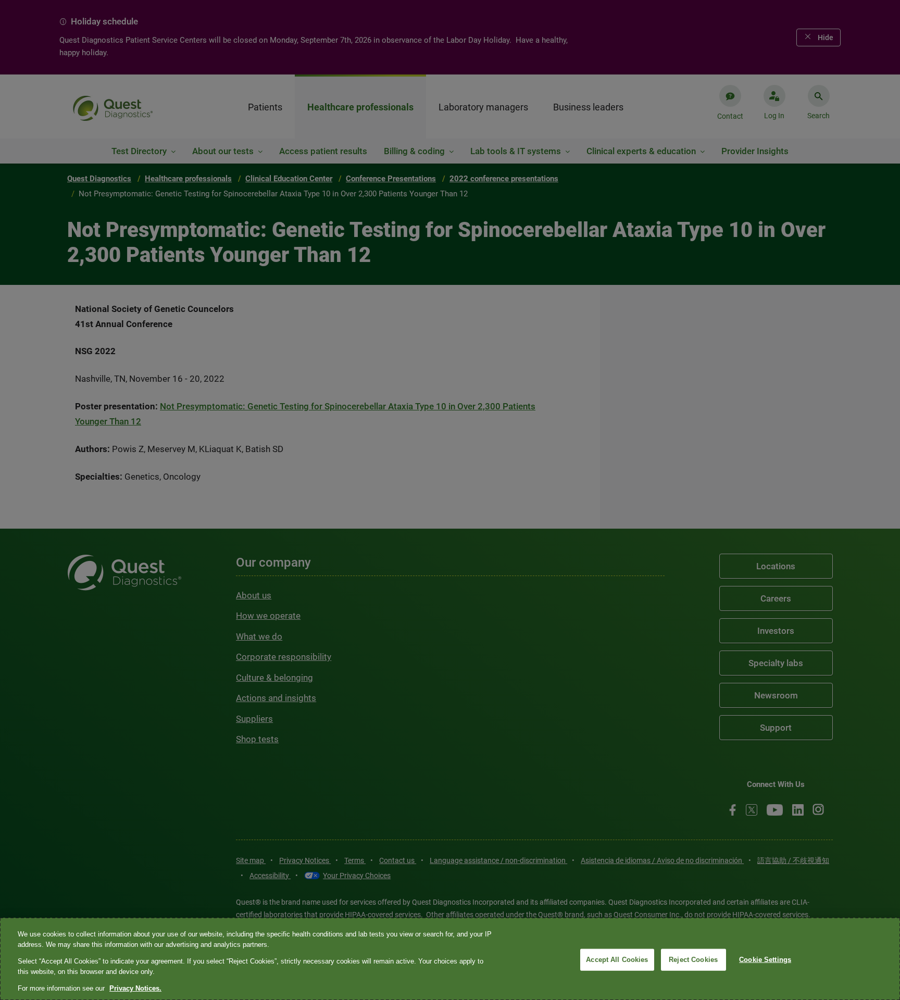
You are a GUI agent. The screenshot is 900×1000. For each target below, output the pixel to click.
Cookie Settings (765, 960)
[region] (450, 959)
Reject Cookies (693, 960)
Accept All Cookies (617, 960)
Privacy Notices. (135, 988)
